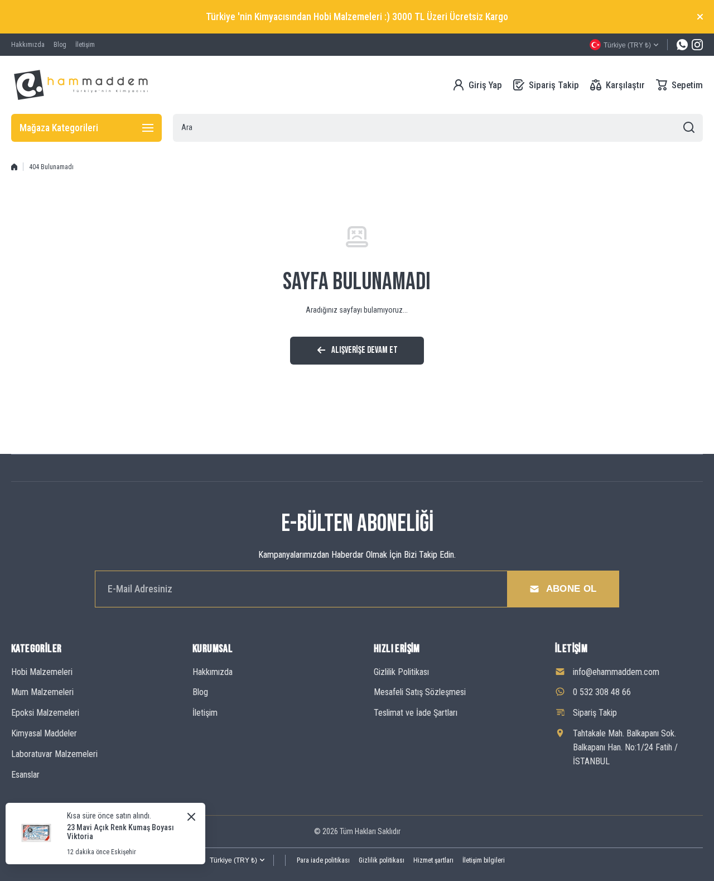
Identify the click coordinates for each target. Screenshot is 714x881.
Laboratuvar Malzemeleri (54, 754)
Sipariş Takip (595, 712)
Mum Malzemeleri (42, 692)
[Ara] (689, 128)
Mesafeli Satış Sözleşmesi (420, 692)
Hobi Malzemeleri (42, 672)
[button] (679, 84)
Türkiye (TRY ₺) (233, 860)
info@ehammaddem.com (616, 672)
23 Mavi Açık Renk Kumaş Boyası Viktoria (120, 832)
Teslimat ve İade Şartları (415, 712)
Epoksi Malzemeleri (45, 712)
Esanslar (25, 774)
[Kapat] (700, 17)
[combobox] (438, 128)
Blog (200, 692)
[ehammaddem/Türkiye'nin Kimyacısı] (81, 85)
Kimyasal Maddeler (44, 733)
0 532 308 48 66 (602, 692)
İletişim (205, 712)
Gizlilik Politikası (401, 672)
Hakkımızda (212, 672)
